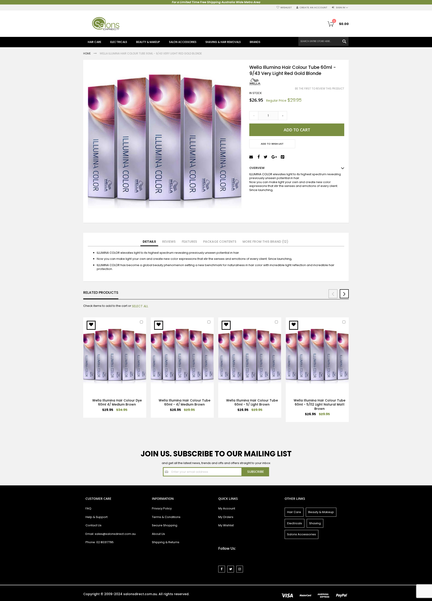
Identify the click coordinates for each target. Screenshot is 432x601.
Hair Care (294, 512)
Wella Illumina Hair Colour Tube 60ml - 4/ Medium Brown (184, 402)
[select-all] (140, 306)
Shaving (315, 523)
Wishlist (286, 7)
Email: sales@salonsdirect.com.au (111, 534)
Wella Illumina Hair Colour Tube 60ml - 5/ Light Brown (252, 402)
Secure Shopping (164, 525)
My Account (226, 508)
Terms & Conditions (166, 517)
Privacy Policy (162, 508)
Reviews (169, 241)
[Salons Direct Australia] (105, 23)
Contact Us (93, 525)
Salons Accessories (301, 534)
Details (149, 241)
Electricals (294, 523)
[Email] (251, 157)
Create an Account (313, 7)
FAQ (88, 508)
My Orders (225, 517)
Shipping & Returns (165, 542)
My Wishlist (226, 525)
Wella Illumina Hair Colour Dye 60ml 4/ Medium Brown (117, 402)
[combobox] (323, 41)
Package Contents (219, 241)
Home (87, 53)
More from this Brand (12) (265, 241)
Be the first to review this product (319, 88)
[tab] (149, 241)
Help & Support (97, 517)
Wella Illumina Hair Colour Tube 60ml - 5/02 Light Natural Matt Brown (319, 404)
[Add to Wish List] (91, 325)
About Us (158, 534)
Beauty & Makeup (321, 512)
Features (189, 241)
